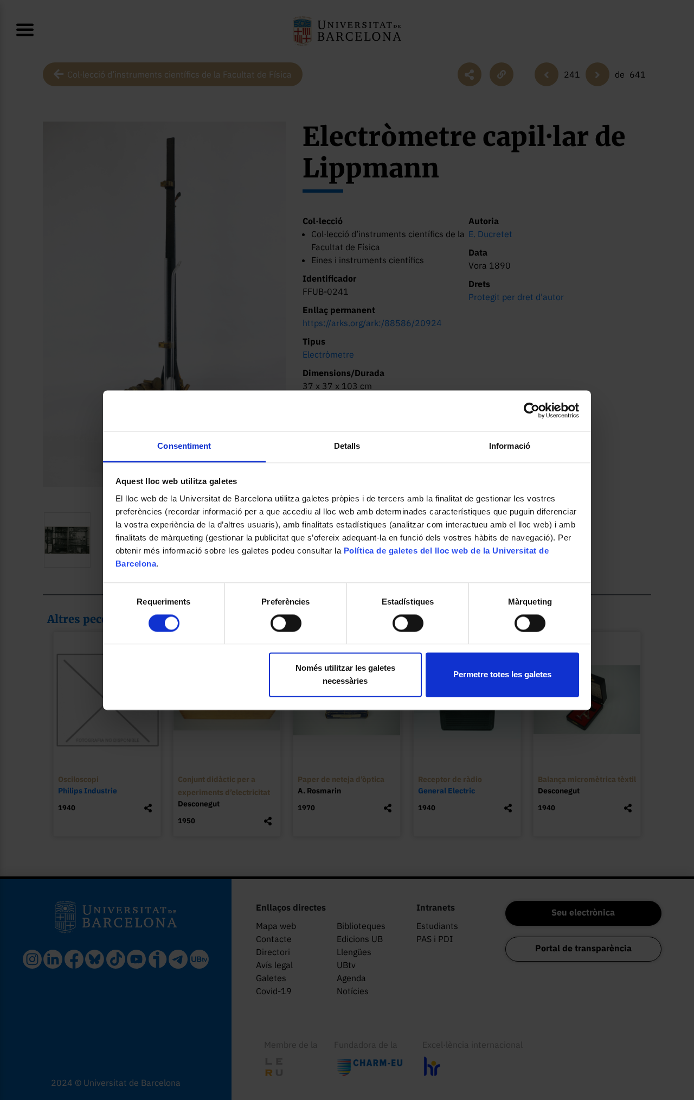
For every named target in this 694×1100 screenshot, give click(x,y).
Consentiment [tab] (184, 445)
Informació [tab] (509, 445)
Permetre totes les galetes (502, 674)
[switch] (286, 623)
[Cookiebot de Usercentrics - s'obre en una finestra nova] (531, 410)
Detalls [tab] (347, 445)
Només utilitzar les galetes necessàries (345, 675)
